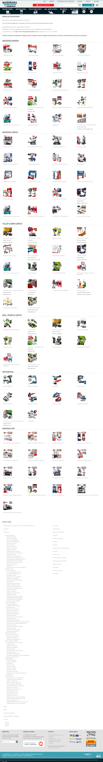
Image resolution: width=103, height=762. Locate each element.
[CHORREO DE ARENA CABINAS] (39, 209)
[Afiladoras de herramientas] (14, 100)
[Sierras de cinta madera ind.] (88, 436)
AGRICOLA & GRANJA (82, 329)
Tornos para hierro (8, 146)
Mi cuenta (96, 1)
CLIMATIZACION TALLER (34, 238)
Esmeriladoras (80, 164)
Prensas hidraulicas (8, 199)
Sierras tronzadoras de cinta (35, 146)
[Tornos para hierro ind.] (14, 471)
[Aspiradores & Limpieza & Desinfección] (14, 283)
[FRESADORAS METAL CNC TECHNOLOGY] (88, 488)
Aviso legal (55, 573)
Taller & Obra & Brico (10, 602)
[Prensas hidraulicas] (14, 192)
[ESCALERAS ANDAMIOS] (63, 249)
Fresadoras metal (81, 146)
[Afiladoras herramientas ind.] (88, 453)
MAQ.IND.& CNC (9, 676)
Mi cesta (55, 545)
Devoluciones (56, 554)
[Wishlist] (97, 4)
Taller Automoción (81, 290)
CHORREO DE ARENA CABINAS (36, 216)
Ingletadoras (55, 125)
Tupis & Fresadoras (57, 72)
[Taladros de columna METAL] (14, 157)
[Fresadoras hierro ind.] (39, 471)
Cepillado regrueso (8, 55)
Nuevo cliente (56, 529)
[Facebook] (97, 756)
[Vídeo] (33, 743)
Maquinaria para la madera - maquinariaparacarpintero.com (19, 525)
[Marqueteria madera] (39, 118)
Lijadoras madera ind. (57, 443)
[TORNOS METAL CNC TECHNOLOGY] (14, 506)
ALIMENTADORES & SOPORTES (85, 107)
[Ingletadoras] (63, 118)
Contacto (88, 1)
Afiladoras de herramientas (10, 107)
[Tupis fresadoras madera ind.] (14, 453)
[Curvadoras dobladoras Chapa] (88, 174)
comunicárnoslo (48, 31)
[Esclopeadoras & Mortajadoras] (63, 83)
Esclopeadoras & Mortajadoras (60, 90)
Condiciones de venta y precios (61, 548)
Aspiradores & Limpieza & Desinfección (13, 290)
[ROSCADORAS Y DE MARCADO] (63, 209)
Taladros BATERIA (7, 386)
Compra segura (57, 564)
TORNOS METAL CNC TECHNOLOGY (12, 512)
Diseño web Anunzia (28, 755)
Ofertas (84, 9)
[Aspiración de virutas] (88, 66)
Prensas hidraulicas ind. (58, 495)
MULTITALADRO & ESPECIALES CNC (61, 107)
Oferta (5, 706)
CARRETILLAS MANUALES (10, 308)
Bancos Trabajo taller (33, 255)
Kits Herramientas (32, 290)
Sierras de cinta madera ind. (84, 443)
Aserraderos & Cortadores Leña (36, 107)
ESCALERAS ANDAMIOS (58, 255)
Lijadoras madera (7, 90)
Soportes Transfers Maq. (9, 255)
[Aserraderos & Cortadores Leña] (39, 100)
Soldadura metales (82, 199)
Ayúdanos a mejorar (58, 538)
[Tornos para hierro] (14, 140)
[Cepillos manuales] (63, 397)
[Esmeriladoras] (88, 157)
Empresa (52, 1)
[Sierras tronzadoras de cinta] (39, 140)
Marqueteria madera (33, 125)
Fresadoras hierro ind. (33, 478)
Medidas (55, 541)
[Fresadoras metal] (88, 140)
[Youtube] (100, 756)
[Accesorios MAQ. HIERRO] (88, 209)
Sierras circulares (7, 403)
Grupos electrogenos (8, 238)
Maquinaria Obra (56, 238)
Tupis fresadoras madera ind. (10, 460)
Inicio (44, 1)
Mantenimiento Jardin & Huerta (11, 329)
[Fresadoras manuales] (88, 397)
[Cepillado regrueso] (14, 48)
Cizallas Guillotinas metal (34, 181)
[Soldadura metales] (88, 192)
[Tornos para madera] (39, 48)
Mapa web (55, 567)
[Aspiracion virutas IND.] (63, 453)
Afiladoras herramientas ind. (84, 460)
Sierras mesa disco (8, 72)
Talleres (7, 726)
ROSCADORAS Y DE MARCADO (60, 216)
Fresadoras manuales (82, 403)
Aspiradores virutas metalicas (60, 164)
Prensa (7, 724)
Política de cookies (58, 570)
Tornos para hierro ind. (9, 478)
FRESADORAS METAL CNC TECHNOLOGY (87, 495)
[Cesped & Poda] (39, 323)
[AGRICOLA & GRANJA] (88, 323)
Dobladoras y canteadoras (10, 181)
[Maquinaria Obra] (63, 231)
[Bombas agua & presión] (39, 301)
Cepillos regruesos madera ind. (36, 443)
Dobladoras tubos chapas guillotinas (12, 495)
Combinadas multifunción (83, 55)
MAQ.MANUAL (9, 658)
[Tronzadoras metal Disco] (63, 140)
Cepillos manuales (57, 403)
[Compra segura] (75, 738)
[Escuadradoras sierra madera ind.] (14, 436)
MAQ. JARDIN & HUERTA (11, 641)
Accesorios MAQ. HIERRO (83, 216)
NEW (5, 710)
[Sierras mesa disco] (14, 66)
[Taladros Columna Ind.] (88, 471)
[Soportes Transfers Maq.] (14, 249)
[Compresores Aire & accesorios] (14, 118)
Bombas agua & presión (34, 308)
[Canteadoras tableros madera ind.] (39, 453)
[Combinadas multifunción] (88, 48)
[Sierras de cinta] (39, 66)
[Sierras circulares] (14, 397)
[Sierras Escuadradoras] (63, 48)
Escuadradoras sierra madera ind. (12, 443)
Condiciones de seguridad (59, 557)
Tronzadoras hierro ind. (58, 478)
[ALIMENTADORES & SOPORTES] (88, 100)
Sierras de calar (81, 386)
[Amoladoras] (63, 379)
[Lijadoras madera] (14, 83)
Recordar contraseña (58, 532)
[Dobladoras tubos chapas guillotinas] (14, 488)
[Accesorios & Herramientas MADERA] (88, 118)
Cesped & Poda (32, 329)
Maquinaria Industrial (9, 713)
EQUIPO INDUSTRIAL (10, 633)
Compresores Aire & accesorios (11, 125)
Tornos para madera (33, 55)
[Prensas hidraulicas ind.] (63, 488)
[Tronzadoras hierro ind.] (63, 471)
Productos (6, 532)
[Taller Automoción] (88, 283)
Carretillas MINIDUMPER (58, 273)
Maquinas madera (10, 535)
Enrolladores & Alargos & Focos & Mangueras (85, 273)
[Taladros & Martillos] (39, 379)
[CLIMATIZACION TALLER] (39, 231)
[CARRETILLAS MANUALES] (14, 301)
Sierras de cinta (32, 72)
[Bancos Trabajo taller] (39, 249)
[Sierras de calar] (88, 379)
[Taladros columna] (88, 83)
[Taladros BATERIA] (14, 379)
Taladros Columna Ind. (82, 478)
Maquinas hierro (9, 569)
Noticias (80, 1)
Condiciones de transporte (59, 561)
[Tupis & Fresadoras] (63, 66)
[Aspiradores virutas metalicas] (63, 157)
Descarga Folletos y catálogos (65, 1)
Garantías (55, 551)
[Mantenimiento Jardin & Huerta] (14, 323)
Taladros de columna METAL (10, 164)
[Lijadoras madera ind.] (63, 436)
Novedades (91, 9)
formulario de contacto (53, 747)
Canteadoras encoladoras (34, 90)
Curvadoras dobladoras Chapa (84, 181)
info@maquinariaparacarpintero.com (34, 754)
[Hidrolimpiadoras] (39, 266)
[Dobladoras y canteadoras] (14, 174)
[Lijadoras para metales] (39, 157)
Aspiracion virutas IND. (58, 460)
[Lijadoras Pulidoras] (39, 397)
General (7, 722)
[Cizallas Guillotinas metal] (39, 174)
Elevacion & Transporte (83, 238)
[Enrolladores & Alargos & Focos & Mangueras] (88, 266)
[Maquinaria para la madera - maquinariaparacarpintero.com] (12, 3)
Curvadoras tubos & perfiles (59, 181)
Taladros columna (81, 90)
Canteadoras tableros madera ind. (36, 460)
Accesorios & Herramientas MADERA (86, 125)
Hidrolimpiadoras (32, 273)
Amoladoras (55, 386)
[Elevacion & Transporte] (88, 231)
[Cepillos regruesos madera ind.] (39, 436)
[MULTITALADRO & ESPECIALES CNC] (63, 100)
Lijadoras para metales (34, 164)
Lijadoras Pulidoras (33, 403)
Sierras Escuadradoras (58, 55)
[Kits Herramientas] (39, 283)
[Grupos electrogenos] (14, 231)
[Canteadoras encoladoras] (39, 83)
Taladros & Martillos (33, 386)
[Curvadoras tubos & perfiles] (63, 174)
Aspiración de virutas (82, 72)
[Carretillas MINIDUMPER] (63, 266)
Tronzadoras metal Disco (58, 146)
